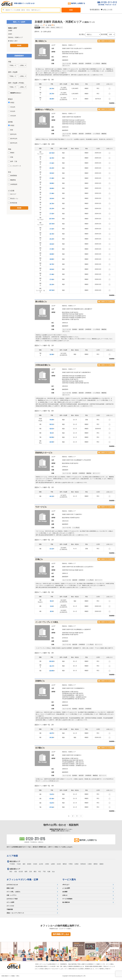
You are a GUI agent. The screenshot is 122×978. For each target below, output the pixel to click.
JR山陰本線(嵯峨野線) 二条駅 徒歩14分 (73, 762)
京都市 (47, 27)
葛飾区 (102, 864)
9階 (40, 98)
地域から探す (13, 41)
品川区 (41, 864)
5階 (40, 88)
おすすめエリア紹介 (12, 898)
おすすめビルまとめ (12, 884)
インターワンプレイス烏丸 (46, 622)
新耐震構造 (13, 175)
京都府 (42, 27)
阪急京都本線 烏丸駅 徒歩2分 (70, 51)
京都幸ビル (40, 681)
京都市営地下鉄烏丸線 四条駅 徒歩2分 (72, 53)
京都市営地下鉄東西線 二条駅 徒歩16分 (73, 763)
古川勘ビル (40, 748)
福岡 (26, 871)
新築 (11, 130)
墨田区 (96, 864)
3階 (40, 188)
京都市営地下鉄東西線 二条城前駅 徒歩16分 (74, 697)
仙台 (53, 871)
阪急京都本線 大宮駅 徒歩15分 (70, 319)
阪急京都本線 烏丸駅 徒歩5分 (70, 312)
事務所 (12, 152)
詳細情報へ (112, 103)
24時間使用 (13, 184)
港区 (24, 864)
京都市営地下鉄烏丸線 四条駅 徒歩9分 (72, 381)
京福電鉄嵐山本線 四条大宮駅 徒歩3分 (72, 760)
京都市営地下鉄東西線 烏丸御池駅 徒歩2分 (74, 377)
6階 (40, 433)
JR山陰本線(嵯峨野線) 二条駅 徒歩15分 (73, 695)
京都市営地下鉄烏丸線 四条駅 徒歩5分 (72, 314)
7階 (40, 93)
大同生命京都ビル (43, 365)
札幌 (48, 871)
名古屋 (21, 871)
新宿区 (29, 864)
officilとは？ (65, 884)
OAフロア (13, 194)
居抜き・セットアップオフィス (15, 913)
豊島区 (65, 864)
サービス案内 (69, 879)
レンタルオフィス (15, 166)
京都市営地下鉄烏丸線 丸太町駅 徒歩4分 (73, 120)
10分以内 (13, 115)
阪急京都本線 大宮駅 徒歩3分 (70, 758)
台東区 (53, 864)
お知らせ (64, 895)
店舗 (11, 157)
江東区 (90, 864)
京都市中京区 (70, 117)
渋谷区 (35, 864)
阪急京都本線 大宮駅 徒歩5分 (70, 691)
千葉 (44, 871)
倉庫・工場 (13, 161)
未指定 (12, 102)
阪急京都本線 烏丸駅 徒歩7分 (70, 379)
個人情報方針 (66, 902)
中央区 (19, 864)
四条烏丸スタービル (43, 453)
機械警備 (13, 180)
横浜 (35, 871)
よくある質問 (66, 888)
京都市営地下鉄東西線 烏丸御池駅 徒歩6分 (74, 122)
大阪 (15, 871)
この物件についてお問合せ (107, 41)
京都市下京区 (70, 48)
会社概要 (64, 891)
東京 (11, 871)
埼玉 (39, 871)
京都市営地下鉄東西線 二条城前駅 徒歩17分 (74, 765)
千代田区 (12, 864)
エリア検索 (12, 855)
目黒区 (77, 864)
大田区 (47, 864)
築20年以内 (13, 143)
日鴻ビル (39, 559)
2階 (40, 153)
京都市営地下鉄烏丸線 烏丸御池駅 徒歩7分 (74, 316)
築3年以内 (13, 134)
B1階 (40, 419)
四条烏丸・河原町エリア (56, 27)
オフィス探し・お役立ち (13, 891)
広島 (30, 871)
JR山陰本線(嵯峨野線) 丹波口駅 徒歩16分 (73, 698)
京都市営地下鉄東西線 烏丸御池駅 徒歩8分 (74, 317)
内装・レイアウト (12, 895)
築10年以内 (13, 138)
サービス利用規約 (67, 898)
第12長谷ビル (41, 301)
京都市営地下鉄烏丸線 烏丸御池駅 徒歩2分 (74, 375)
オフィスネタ (10, 906)
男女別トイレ (14, 198)
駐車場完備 (13, 203)
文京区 (59, 864)
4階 (40, 223)
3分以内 (12, 107)
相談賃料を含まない (15, 93)
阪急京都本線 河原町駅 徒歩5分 (71, 517)
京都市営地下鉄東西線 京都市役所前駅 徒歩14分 (75, 383)
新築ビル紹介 (10, 888)
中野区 (71, 864)
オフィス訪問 (10, 902)
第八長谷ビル (41, 41)
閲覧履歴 (95, 9)
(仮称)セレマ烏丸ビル (44, 109)
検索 (71, 10)
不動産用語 (10, 909)
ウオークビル (41, 507)
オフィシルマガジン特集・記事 (22, 879)
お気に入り (107, 9)
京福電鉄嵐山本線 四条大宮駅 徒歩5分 (72, 693)
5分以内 (12, 111)
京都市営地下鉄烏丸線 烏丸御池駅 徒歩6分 (74, 123)
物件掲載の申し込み (61, 934)
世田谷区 (83, 864)
